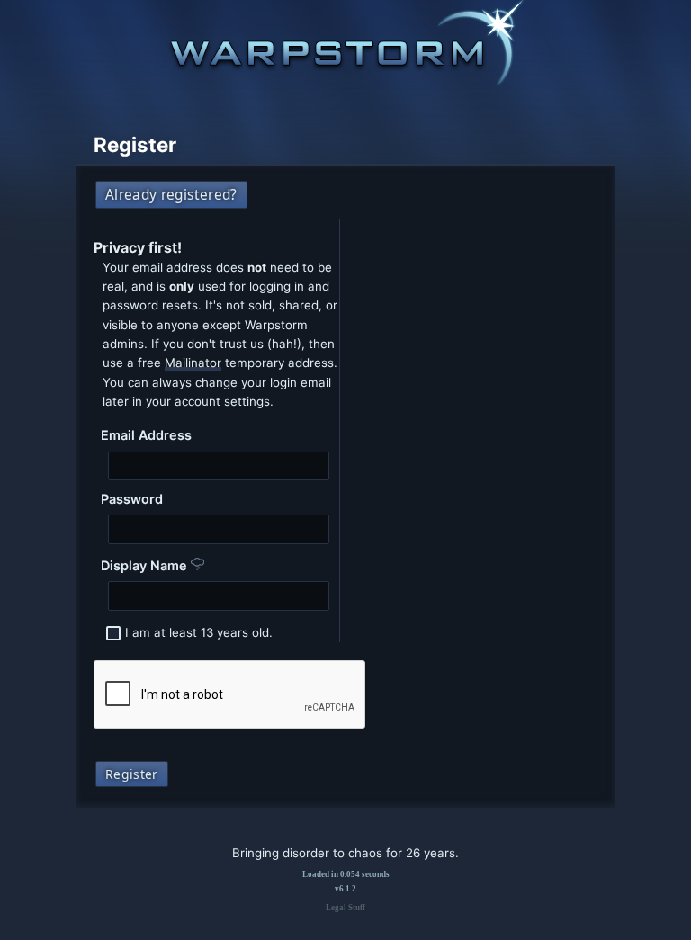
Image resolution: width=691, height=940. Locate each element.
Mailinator (193, 362)
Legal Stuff (345, 907)
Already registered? (171, 194)
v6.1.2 (345, 888)
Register (131, 774)
